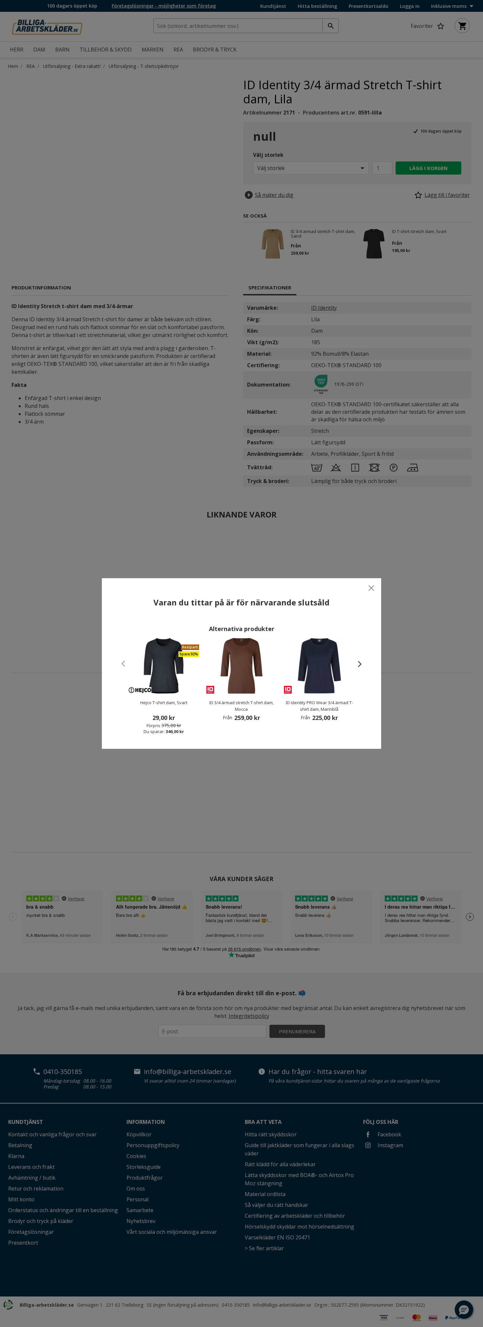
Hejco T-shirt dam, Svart (163, 703)
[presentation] (356, 663)
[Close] (371, 588)
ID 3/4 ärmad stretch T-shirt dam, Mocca (241, 706)
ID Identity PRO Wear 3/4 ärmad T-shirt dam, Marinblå (319, 706)
